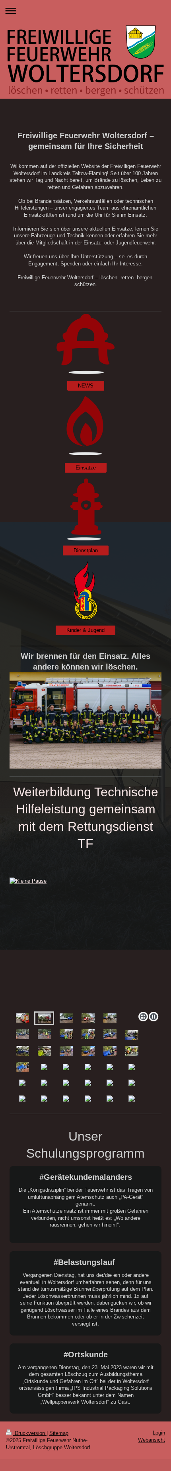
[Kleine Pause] (44, 1018)
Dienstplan (86, 550)
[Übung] (110, 1018)
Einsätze (86, 468)
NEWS (85, 386)
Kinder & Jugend (85, 630)
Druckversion (30, 1433)
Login (159, 1433)
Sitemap (58, 1433)
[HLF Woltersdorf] (22, 1018)
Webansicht (151, 1440)
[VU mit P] (66, 1018)
